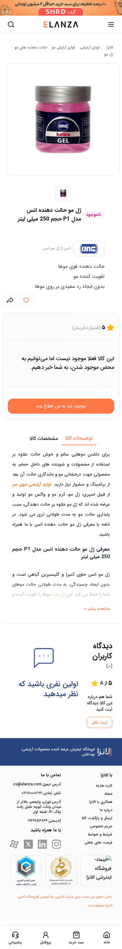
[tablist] (61, 438)
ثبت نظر (99, 722)
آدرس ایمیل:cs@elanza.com (37, 784)
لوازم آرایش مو (63, 47)
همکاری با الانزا (100, 801)
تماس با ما (51, 775)
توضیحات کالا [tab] (79, 438)
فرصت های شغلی (98, 842)
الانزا (110, 47)
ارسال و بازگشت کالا (97, 818)
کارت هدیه (104, 785)
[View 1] (63, 193)
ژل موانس (51, 248)
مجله (108, 793)
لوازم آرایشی (89, 47)
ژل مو (108, 54)
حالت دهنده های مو (30, 47)
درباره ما (106, 810)
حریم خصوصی (101, 826)
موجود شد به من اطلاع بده (61, 406)
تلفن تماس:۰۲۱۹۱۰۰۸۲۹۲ (41, 793)
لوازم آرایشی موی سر (32, 484)
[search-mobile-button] (11, 24)
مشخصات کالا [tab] (44, 438)
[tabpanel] (61, 529)
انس (67, 248)
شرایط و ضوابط (100, 834)
